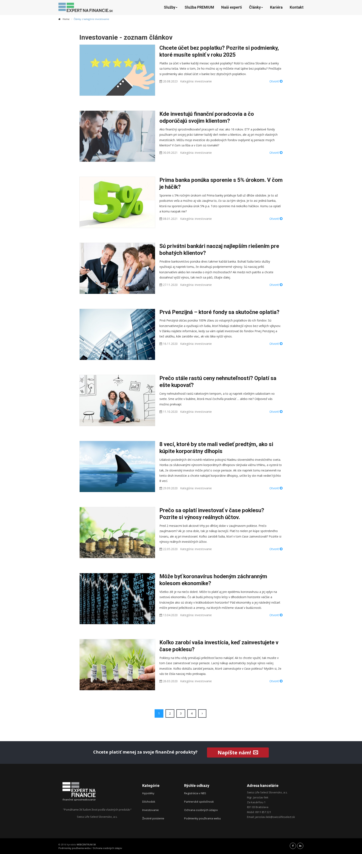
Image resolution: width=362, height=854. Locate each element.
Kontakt (297, 7)
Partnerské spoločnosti (199, 801)
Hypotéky (148, 793)
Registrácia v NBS (195, 793)
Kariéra (276, 7)
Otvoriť (274, 81)
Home (66, 19)
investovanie (203, 81)
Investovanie (150, 810)
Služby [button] (169, 7)
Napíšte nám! (234, 752)
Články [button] (255, 7)
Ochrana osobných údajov (201, 810)
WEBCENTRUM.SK (86, 844)
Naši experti (231, 7)
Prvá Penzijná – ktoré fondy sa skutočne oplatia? (219, 312)
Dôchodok (148, 801)
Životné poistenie (153, 818)
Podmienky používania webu (202, 818)
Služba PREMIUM (199, 7)
